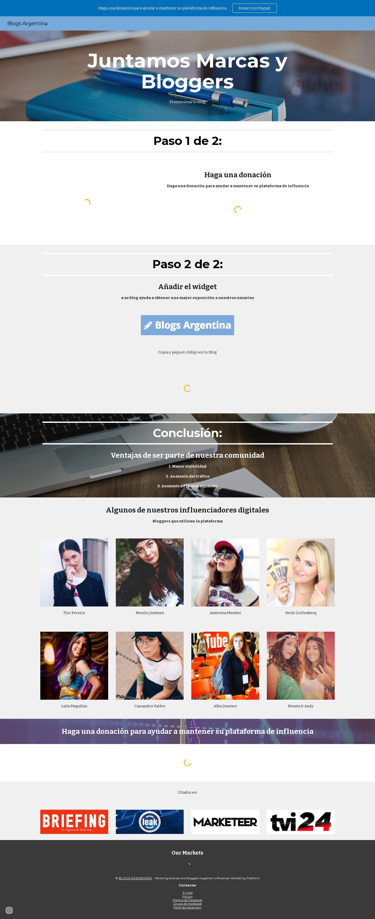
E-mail (188, 893)
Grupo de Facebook (187, 904)
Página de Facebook (187, 900)
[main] (187, 76)
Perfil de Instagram (187, 907)
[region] (187, 8)
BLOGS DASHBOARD (135, 878)
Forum (187, 896)
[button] (9, 910)
